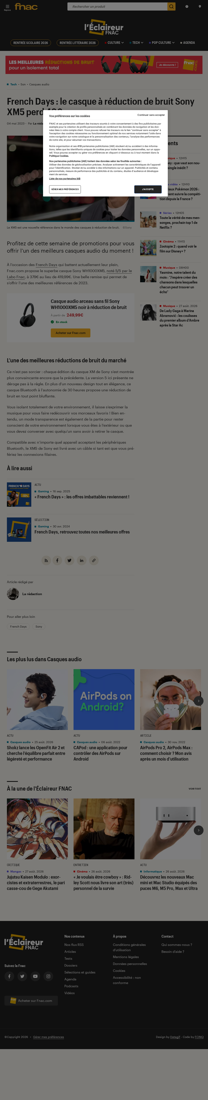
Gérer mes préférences (65, 189)
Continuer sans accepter (151, 115)
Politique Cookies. (59, 156)
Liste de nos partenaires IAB (64, 178)
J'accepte (148, 189)
